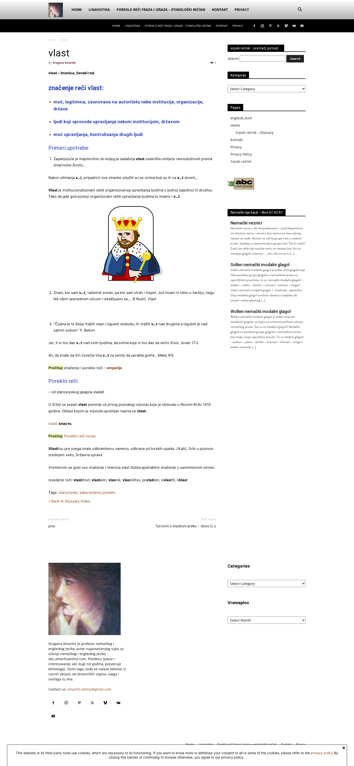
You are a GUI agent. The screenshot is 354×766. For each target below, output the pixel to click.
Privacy (242, 9)
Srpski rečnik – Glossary (255, 132)
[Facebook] (254, 25)
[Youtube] (302, 25)
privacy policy (322, 753)
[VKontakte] (294, 25)
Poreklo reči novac (80, 436)
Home (77, 9)
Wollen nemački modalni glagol (260, 311)
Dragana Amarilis (64, 62)
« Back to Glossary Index (69, 501)
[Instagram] (262, 25)
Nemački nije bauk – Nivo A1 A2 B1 (256, 212)
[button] (300, 10)
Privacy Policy (241, 154)
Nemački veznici (246, 222)
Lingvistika (99, 9)
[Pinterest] (270, 25)
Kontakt (220, 9)
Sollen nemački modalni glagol (259, 264)
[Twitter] (278, 25)
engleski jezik (241, 118)
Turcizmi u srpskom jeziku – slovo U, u (185, 526)
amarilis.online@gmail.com (89, 689)
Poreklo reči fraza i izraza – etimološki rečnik (161, 9)
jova (51, 526)
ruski (52, 423)
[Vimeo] (286, 25)
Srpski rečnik (240, 161)
